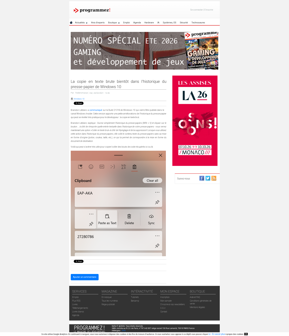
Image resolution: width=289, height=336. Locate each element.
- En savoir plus (217, 334)
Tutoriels (135, 297)
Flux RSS (76, 301)
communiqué (95, 110)
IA (158, 22)
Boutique (111, 23)
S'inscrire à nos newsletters (172, 304)
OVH (124, 331)
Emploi (126, 22)
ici (209, 334)
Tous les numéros (110, 301)
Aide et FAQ (195, 297)
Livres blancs (78, 311)
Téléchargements (80, 308)
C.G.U (162, 308)
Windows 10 (79, 99)
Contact (163, 311)
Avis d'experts (98, 22)
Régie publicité (108, 304)
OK (245, 334)
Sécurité (184, 22)
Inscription (165, 297)
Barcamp (135, 301)
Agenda (137, 22)
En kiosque (107, 297)
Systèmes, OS (169, 22)
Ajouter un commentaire (84, 277)
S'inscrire (208, 10)
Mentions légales (197, 307)
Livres (75, 304)
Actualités (79, 23)
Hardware (149, 22)
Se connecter (196, 10)
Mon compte (166, 301)
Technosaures (198, 22)
